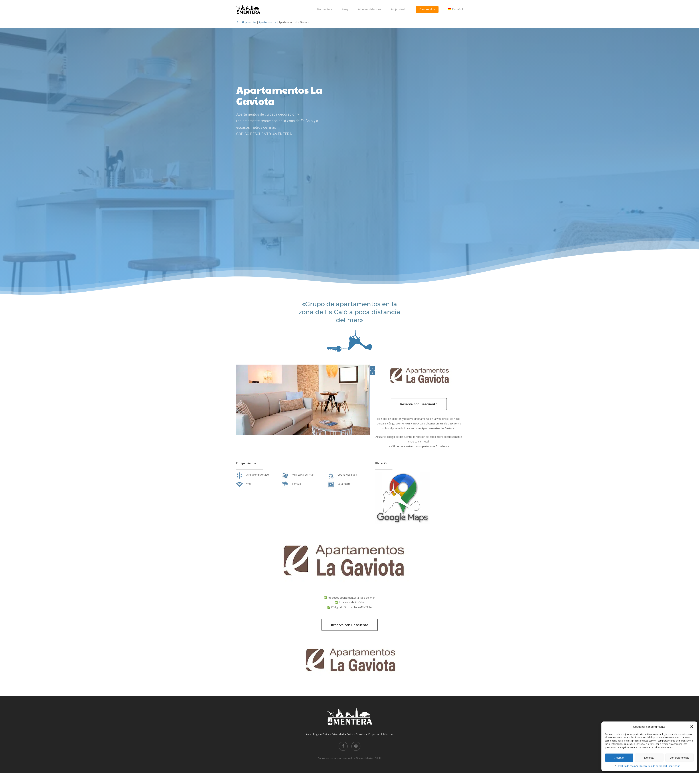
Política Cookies (356, 734)
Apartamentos (267, 22)
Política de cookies (628, 766)
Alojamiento (249, 22)
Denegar (649, 757)
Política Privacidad (333, 734)
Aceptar (619, 757)
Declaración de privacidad (653, 766)
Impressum (674, 766)
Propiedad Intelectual (380, 734)
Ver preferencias (679, 757)
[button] (692, 726)
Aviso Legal (312, 734)
